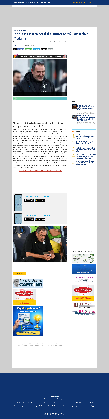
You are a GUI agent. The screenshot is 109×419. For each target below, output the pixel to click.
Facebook (21, 49)
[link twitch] (87, 2)
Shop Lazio (47, 399)
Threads (45, 49)
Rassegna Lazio (23, 30)
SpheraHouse (57, 416)
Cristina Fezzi (18, 45)
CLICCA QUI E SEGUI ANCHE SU (40, 171)
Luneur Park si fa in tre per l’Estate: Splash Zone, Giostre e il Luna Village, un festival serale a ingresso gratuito (86, 118)
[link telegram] (79, 2)
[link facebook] (71, 2)
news (73, 102)
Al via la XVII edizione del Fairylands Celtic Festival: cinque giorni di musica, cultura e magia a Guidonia (86, 107)
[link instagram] (74, 2)
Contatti (49, 2)
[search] (94, 2)
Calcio (31, 2)
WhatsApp (29, 49)
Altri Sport (36, 2)
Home (15, 30)
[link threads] (90, 2)
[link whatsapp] (82, 2)
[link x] (68, 2)
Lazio (27, 2)
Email (51, 49)
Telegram (37, 49)
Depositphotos (61, 399)
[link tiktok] (84, 2)
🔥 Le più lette (76, 131)
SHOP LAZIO (43, 2)
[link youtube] (76, 2)
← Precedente (19, 273)
